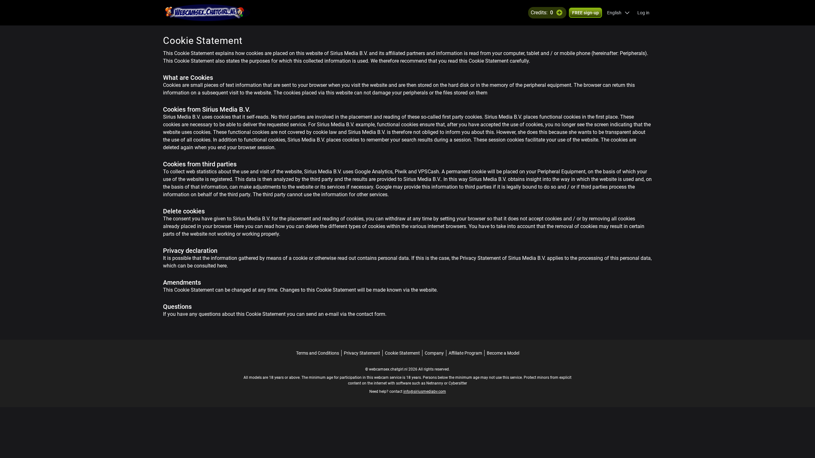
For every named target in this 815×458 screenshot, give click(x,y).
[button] (618, 13)
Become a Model (503, 353)
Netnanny (435, 383)
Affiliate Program (465, 353)
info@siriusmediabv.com (424, 391)
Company (434, 353)
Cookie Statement (402, 353)
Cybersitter (458, 383)
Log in (643, 12)
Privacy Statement (362, 353)
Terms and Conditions (317, 353)
